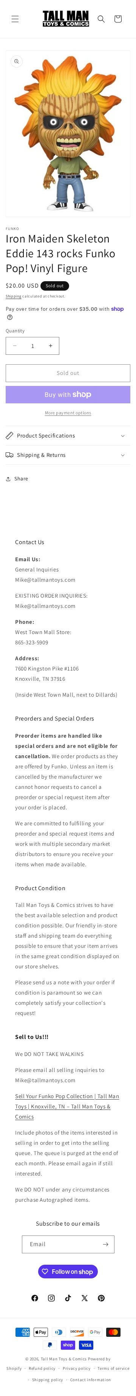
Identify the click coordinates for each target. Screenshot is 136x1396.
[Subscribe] (105, 1244)
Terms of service (113, 1368)
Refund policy (42, 1368)
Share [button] (21, 478)
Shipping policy (47, 1379)
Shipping (14, 296)
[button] (15, 19)
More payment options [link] (68, 412)
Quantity (15, 330)
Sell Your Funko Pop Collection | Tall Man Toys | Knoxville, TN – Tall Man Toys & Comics (67, 1106)
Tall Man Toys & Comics (64, 1358)
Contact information (90, 1379)
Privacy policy (77, 1368)
